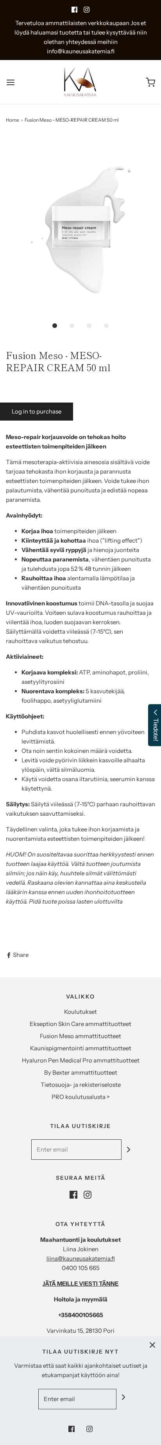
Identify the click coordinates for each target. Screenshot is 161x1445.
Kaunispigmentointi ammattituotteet (80, 1048)
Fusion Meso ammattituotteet (80, 1036)
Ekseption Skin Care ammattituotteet (80, 1024)
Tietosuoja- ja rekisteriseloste (81, 1084)
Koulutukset (80, 1011)
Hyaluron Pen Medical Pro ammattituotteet (81, 1060)
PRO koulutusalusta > (81, 1097)
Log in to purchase (36, 411)
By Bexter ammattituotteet (80, 1072)
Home (12, 120)
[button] (80, 226)
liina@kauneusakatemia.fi (81, 1258)
